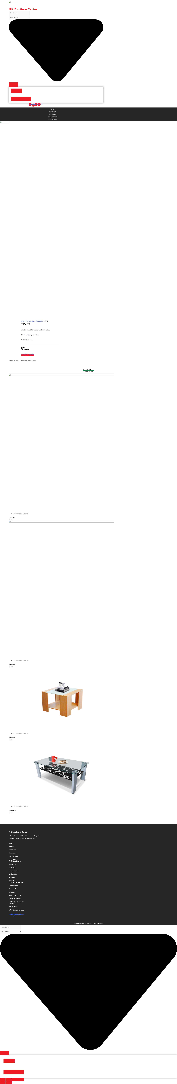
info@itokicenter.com (16, 910)
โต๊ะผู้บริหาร (12, 865)
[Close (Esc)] (3, 1079)
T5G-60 (12, 737)
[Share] (9, 1079)
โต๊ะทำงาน (12, 868)
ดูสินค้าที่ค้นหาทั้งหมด (21, 99)
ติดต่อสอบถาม (13, 859)
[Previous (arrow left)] (3, 1082)
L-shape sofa (13, 886)
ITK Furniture (30, 321)
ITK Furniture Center (23, 9)
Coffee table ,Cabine (16, 902)
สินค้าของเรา (13, 853)
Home (23, 321)
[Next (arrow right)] (9, 1082)
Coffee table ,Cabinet (20, 514)
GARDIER (12, 810)
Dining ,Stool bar (15, 899)
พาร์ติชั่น (11, 881)
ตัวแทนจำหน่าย (13, 856)
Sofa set (12, 892)
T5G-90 (12, 664)
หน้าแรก (11, 847)
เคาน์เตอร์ (12, 877)
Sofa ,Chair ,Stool (15, 895)
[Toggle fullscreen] (15, 1079)
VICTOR (12, 518)
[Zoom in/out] (21, 1079)
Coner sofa (13, 889)
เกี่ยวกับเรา (12, 850)
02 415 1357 (13, 907)
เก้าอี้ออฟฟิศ (39, 321)
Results (16, 90)
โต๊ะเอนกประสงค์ (14, 871)
